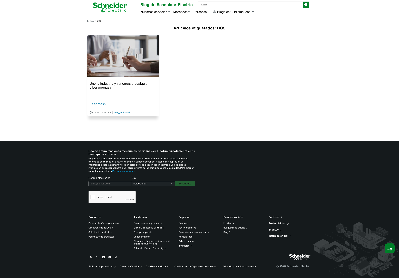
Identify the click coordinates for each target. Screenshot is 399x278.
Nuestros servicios (154, 12)
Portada (90, 21)
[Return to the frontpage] (110, 7)
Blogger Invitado (122, 112)
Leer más (97, 104)
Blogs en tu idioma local (234, 12)
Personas (200, 12)
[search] (306, 5)
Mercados (180, 12)
